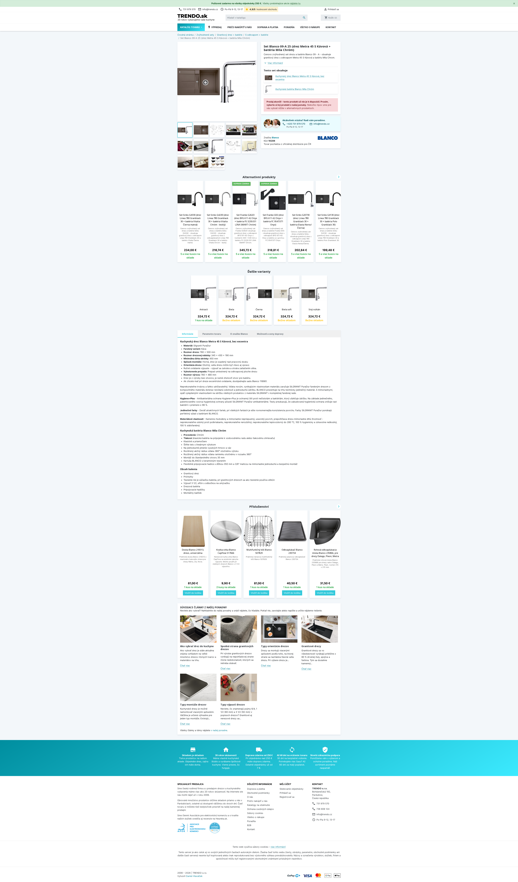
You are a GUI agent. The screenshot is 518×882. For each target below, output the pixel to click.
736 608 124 (322, 809)
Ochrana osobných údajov (260, 809)
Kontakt (331, 27)
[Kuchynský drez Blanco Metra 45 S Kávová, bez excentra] (268, 77)
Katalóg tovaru (190, 27)
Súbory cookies (255, 813)
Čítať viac (185, 665)
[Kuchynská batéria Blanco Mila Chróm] (268, 89)
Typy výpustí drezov (233, 704)
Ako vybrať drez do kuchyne (197, 646)
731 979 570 (187, 9)
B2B (249, 825)
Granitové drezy (311, 646)
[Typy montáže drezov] (198, 687)
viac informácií (278, 846)
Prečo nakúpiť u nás (239, 27)
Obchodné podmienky (258, 793)
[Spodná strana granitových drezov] (239, 629)
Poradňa (289, 27)
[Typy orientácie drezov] (279, 629)
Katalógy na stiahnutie (258, 805)
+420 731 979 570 (296, 123)
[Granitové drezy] (319, 629)
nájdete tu (295, 3)
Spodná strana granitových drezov (237, 648)
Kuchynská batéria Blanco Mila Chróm (294, 89)
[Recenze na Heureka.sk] (214, 829)
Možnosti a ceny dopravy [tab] (270, 334)
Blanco (275, 137)
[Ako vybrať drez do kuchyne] (198, 629)
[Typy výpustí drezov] (239, 687)
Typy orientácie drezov (275, 646)
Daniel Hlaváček (194, 876)
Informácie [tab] (187, 334)
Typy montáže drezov (193, 704)
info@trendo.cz (208, 9)
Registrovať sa (287, 797)
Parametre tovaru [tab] (211, 334)
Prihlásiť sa (285, 793)
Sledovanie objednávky (291, 788)
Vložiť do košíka (193, 593)
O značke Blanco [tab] (239, 334)
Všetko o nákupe (310, 27)
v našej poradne (219, 730)
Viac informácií (275, 63)
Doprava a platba (267, 27)
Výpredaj (215, 27)
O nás (250, 797)
